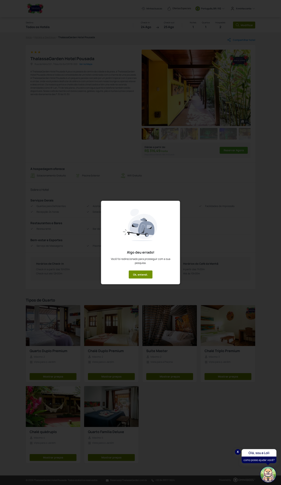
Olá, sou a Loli (259, 453)
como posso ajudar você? (259, 460)
